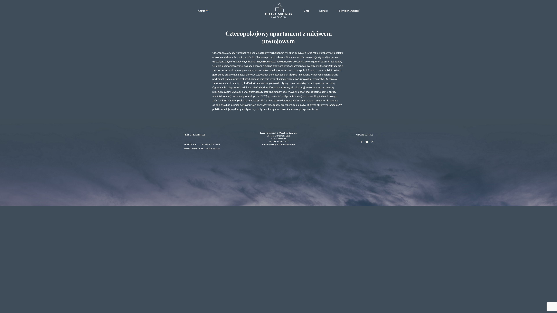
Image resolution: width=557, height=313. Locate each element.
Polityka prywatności (348, 10)
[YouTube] (367, 141)
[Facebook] (362, 141)
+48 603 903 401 (212, 144)
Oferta (201, 10)
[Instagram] (372, 141)
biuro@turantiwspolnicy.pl (282, 144)
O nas (306, 10)
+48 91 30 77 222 (280, 141)
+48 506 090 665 (212, 148)
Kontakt (323, 10)
